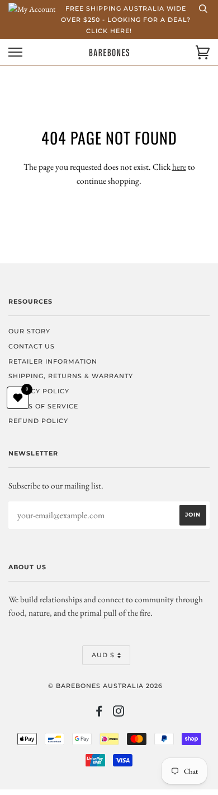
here (179, 167)
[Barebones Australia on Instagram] (119, 713)
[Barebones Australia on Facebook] (99, 713)
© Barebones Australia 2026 (105, 686)
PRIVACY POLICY (38, 391)
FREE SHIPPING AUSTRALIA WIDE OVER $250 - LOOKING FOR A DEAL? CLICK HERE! (126, 19)
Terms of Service (43, 406)
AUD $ (103, 655)
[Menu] (15, 52)
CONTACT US (31, 346)
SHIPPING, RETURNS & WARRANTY (70, 376)
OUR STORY (29, 331)
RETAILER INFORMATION (52, 361)
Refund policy (38, 421)
